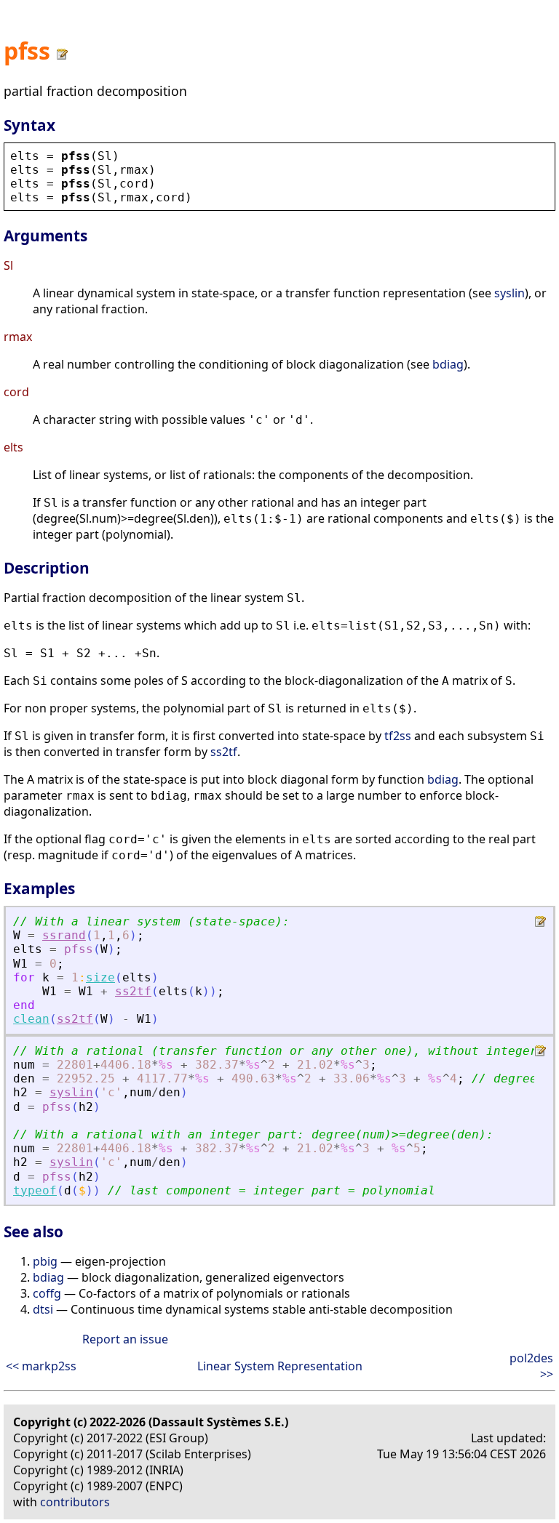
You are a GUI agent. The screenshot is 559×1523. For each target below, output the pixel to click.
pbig (45, 1261)
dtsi (43, 1309)
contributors (75, 1502)
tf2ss (397, 736)
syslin (509, 293)
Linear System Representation (279, 1366)
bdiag (448, 364)
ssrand (64, 935)
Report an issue (125, 1339)
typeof (35, 1190)
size (100, 977)
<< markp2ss (41, 1366)
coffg (47, 1293)
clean (31, 1019)
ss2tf (223, 752)
